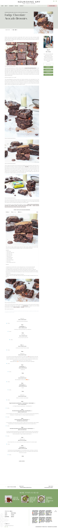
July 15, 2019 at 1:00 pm (22, 354)
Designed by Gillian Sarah (52, 526)
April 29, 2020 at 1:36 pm (22, 440)
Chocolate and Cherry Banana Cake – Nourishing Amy (21, 410)
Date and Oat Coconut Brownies (33, 204)
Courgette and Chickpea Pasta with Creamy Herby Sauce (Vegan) (33, 500)
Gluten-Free (20, 12)
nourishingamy (21, 326)
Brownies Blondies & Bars (9, 12)
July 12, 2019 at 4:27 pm (22, 346)
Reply (22, 324)
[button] (43, 23)
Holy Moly (26, 166)
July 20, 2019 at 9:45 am (22, 404)
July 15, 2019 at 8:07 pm (23, 367)
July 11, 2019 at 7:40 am (23, 327)
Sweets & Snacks (25, 12)
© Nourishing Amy (39, 526)
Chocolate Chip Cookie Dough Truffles (24, 205)
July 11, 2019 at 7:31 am (22, 319)
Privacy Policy (44, 526)
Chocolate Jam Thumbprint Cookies (11, 205)
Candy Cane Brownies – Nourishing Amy (21, 419)
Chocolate (15, 12)
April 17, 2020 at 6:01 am (22, 429)
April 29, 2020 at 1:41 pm (23, 448)
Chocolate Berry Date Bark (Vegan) (16, 498)
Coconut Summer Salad (48, 487)
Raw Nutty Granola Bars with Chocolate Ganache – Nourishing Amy (21, 428)
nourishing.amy (25, 305)
